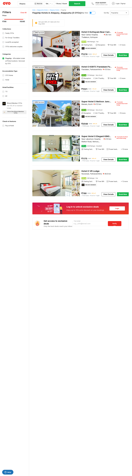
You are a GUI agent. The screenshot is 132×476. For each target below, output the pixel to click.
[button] (23, 13)
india (33, 10)
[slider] (3, 19)
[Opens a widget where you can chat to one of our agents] (7, 472)
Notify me (115, 224)
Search (77, 4)
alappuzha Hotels (42, 10)
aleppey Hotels (54, 10)
